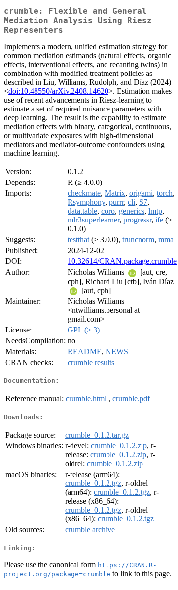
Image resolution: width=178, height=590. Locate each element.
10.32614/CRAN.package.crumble (122, 261)
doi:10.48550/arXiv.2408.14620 (58, 91)
